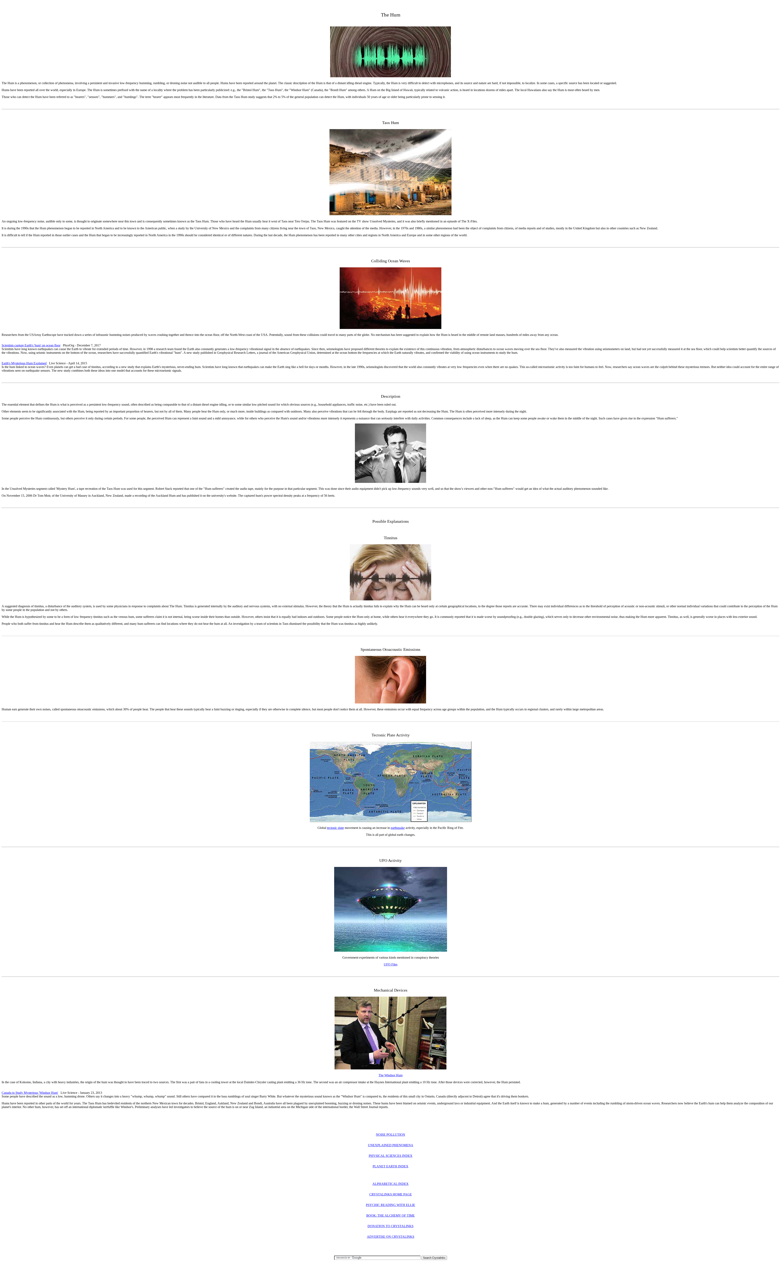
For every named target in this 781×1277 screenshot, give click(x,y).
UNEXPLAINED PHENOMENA (390, 1145)
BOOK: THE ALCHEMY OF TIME (390, 1215)
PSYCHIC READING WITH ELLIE (390, 1205)
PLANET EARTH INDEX (390, 1166)
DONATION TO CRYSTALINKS (390, 1226)
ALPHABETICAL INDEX (390, 1184)
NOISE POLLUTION (390, 1134)
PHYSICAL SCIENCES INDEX (390, 1155)
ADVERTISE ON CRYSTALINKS (390, 1236)
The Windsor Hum (390, 1075)
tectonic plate (335, 828)
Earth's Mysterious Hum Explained (24, 363)
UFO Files (390, 964)
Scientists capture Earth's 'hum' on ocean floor (31, 345)
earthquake (398, 828)
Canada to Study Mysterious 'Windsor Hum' (30, 1092)
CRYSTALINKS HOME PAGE (390, 1194)
